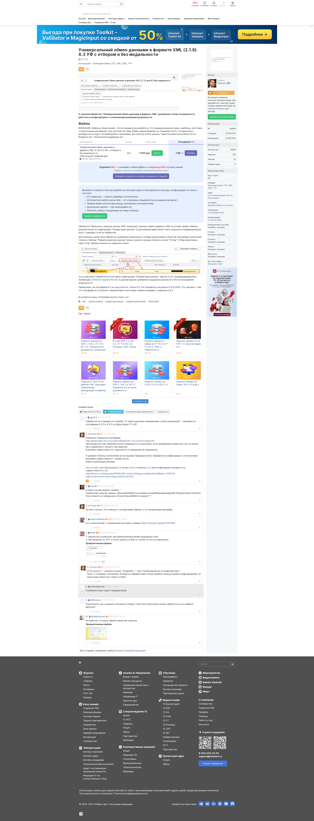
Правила (203, 712)
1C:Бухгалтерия (214, 220)
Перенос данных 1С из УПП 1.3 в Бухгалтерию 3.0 (188, 344)
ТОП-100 (87, 693)
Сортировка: (139, 412)
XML (84, 301)
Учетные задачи (91, 716)
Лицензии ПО (130, 755)
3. (87, 486)
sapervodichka (97, 519)
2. (86, 434)
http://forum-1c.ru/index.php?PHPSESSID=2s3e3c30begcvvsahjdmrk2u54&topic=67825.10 (130, 473)
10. (87, 616)
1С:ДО (166, 733)
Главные (87, 681)
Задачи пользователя (94, 720)
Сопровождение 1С (135, 711)
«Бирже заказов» (216, 108)
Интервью (88, 689)
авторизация (139, 650)
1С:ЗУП (166, 728)
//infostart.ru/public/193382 (104, 280)
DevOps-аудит (91, 756)
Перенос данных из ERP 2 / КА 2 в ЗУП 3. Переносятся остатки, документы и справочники (125, 387)
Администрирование (94, 733)
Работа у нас (206, 720)
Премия (87, 697)
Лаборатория (91, 747)
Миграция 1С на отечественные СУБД (94, 777)
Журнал (88, 672)
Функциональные (92, 712)
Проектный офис (173, 756)
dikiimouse (95, 600)
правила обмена (96, 301)
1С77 (165, 745)
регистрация (125, 650)
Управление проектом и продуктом (135, 687)
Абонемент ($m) (215, 264)
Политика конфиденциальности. (131, 793)
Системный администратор (220, 195)
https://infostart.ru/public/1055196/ (158, 523)
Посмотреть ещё (140, 401)
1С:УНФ (167, 716)
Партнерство (130, 736)
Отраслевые (129, 759)
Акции (126, 715)
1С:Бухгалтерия (171, 704)
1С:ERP (166, 708)
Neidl (92, 532)
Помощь (203, 716)
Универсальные (171, 737)
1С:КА (166, 712)
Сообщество (90, 741)
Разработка (89, 724)
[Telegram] (201, 804)
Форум (207, 686)
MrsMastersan (98, 616)
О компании (206, 699)
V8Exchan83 (153, 301)
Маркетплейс (171, 700)
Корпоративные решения (139, 746)
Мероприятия (211, 672)
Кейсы (126, 732)
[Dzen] (219, 804)
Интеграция (89, 737)
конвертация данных (114, 301)
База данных (90, 728)
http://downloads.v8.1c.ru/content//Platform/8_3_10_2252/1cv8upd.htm (120, 441)
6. (86, 532)
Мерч (206, 691)
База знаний (90, 704)
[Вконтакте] (207, 804)
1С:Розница (169, 724)
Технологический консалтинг (98, 764)
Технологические (132, 767)
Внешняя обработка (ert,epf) (220, 205)
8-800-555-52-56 (209, 753)
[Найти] (232, 664)
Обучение (169, 672)
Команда (127, 692)
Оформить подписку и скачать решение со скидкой (141, 176)
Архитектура (130, 700)
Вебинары (128, 740)
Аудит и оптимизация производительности (94, 770)
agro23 (93, 417)
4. (86, 505)
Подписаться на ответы (91, 412)
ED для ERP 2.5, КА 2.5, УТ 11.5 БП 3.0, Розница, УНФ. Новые (124, 344)
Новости (87, 676)
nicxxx (93, 434)
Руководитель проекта (175, 685)
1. (86, 417)
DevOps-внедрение (93, 760)
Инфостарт (123, 297)
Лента (86, 685)
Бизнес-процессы (132, 681)
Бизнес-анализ (131, 676)
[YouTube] (226, 804)
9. (87, 600)
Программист (214, 198)
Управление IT (130, 696)
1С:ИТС (127, 719)
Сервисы (127, 723)
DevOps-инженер (172, 689)
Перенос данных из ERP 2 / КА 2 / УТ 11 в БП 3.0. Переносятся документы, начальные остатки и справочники (93, 347)
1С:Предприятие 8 (216, 212)
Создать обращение (213, 763)
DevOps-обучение (93, 751)
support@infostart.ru (210, 756)
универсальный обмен (136, 301)
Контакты (204, 724)
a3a (92, 486)
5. (87, 519)
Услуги (126, 727)
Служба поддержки (213, 732)
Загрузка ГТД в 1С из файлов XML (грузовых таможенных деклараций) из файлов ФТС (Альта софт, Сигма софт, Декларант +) (93, 390)
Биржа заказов (212, 682)
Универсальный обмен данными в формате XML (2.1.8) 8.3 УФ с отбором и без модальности (137, 52)
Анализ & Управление (136, 672)
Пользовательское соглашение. (96, 793)
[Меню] (81, 4)
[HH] (213, 804)
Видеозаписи (211, 677)
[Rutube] (232, 804)
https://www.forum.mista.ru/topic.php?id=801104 (109, 476)
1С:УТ (166, 720)
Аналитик (168, 681)
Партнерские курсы (173, 693)
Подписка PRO (91, 708)
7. (87, 567)
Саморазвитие (131, 704)
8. (87, 586)
